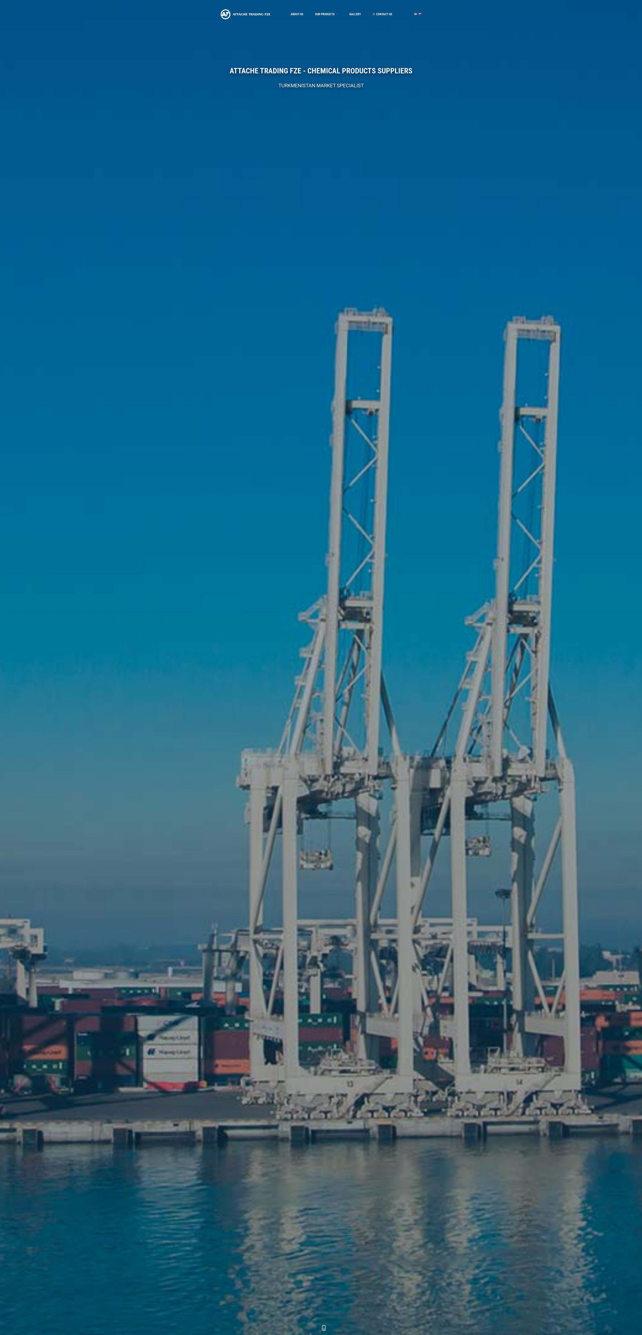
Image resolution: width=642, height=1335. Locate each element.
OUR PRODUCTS (325, 14)
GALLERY (355, 14)
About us (297, 14)
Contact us (384, 14)
